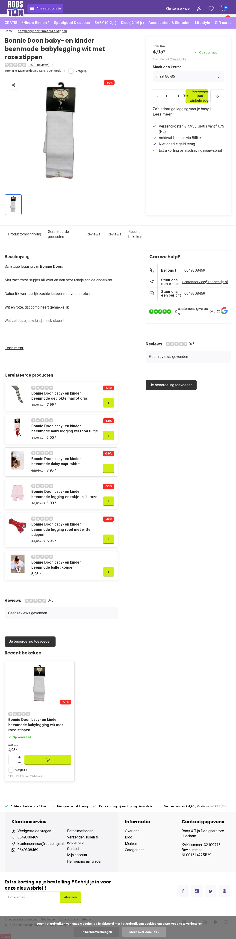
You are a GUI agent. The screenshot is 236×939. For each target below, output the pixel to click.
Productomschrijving (24, 234)
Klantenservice (178, 8)
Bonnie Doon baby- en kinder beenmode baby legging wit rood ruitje (64, 428)
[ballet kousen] (17, 564)
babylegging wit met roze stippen (42, 31)
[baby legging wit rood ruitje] (17, 427)
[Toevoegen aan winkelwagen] (47, 760)
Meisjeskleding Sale (32, 70)
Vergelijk (81, 71)
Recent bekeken (135, 234)
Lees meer (162, 114)
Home (9, 31)
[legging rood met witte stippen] (17, 526)
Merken (131, 843)
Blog (128, 837)
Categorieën (135, 850)
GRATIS (11, 23)
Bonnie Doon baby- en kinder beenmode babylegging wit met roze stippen (35, 724)
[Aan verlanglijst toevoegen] (67, 668)
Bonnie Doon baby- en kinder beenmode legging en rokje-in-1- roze (64, 494)
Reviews (93, 234)
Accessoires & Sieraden (169, 23)
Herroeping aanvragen (84, 861)
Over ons (132, 831)
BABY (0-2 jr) (105, 23)
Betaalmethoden (80, 831)
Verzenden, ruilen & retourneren (82, 839)
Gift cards (223, 23)
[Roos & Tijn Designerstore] (15, 8)
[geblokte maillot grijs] (17, 395)
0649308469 (194, 270)
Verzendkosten (178, 59)
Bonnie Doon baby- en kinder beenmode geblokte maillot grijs (59, 396)
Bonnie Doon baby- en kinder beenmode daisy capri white (56, 461)
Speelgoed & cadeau (72, 23)
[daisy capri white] (17, 460)
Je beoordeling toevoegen (30, 641)
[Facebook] (183, 891)
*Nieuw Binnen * (35, 23)
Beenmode (54, 70)
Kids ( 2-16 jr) (132, 23)
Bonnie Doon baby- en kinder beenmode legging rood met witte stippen (61, 529)
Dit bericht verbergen (96, 932)
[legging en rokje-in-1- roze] (17, 493)
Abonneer (70, 897)
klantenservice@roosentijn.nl (205, 282)
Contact (73, 849)
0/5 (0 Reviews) (39, 65)
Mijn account (77, 855)
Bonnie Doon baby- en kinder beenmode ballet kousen (56, 565)
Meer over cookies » (144, 932)
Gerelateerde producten (58, 234)
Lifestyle (202, 23)
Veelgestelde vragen (34, 831)
